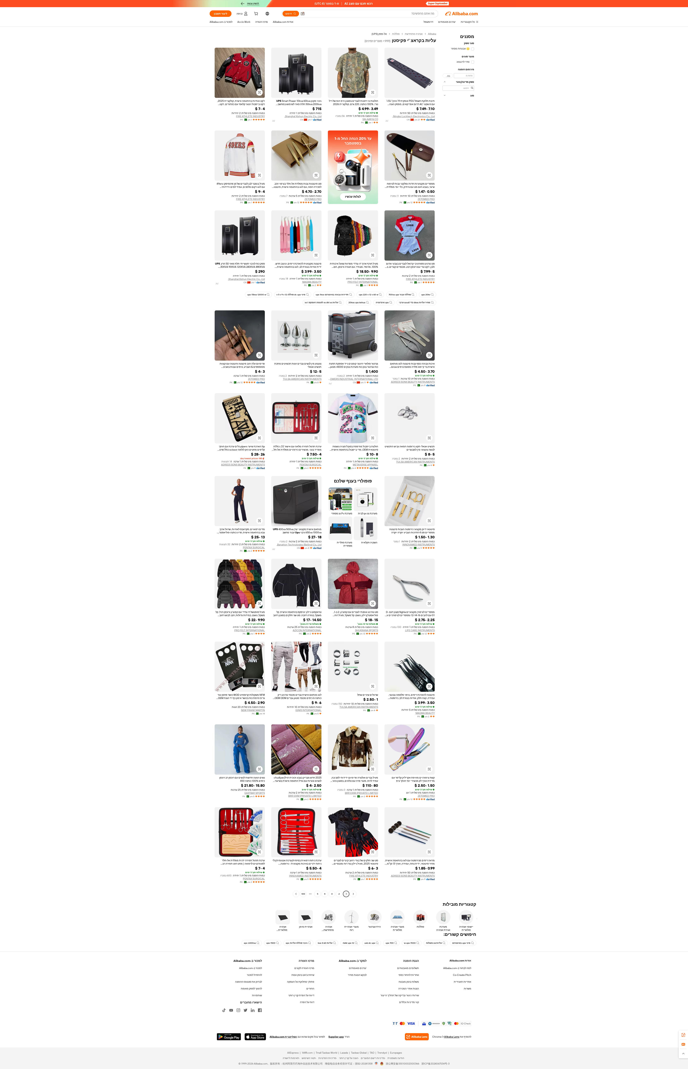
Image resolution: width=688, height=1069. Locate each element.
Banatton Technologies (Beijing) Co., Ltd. (299, 544)
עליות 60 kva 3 (325, 943)
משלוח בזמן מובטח (409, 981)
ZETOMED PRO (426, 199)
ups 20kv (425, 294)
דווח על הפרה (307, 1002)
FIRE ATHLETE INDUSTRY (250, 116)
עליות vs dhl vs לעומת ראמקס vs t (321, 302)
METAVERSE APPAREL (365, 464)
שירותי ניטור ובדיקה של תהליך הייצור (400, 995)
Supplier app (336, 1036)
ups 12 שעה (348, 943)
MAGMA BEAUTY (311, 281)
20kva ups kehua (356, 302)
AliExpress (293, 1052)
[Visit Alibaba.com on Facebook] (260, 1010)
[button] (302, 13)
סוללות (396, 33)
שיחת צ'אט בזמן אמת (303, 974)
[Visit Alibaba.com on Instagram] (238, 1010)
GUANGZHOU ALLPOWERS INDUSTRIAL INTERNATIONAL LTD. (353, 379)
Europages (396, 1052)
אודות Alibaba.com (460, 960)
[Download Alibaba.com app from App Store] (255, 1036)
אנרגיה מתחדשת (414, 33)
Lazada (344, 1052)
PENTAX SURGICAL (310, 464)
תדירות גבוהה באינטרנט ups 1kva (332, 294)
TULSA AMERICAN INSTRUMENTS (302, 379)
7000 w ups (410, 943)
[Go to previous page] (353, 894)
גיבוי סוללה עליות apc (296, 943)
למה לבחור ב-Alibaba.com (457, 968)
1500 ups (270, 943)
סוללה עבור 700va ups (400, 294)
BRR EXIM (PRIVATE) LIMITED (361, 793)
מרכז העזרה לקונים (304, 968)
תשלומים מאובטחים (408, 968)
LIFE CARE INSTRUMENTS (420, 630)
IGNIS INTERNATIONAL (308, 710)
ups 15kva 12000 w (256, 294)
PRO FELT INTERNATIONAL (363, 281)
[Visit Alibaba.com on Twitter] (245, 1010)
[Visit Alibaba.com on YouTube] (231, 1010)
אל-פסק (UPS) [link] (379, 33)
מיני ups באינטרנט (461, 943)
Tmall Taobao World (326, 1052)
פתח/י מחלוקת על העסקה (300, 981)
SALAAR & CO (370, 119)
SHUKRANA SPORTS (366, 630)
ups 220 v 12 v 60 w (368, 294)
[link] (683, 1035)
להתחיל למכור (254, 974)
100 (303, 894)
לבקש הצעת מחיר (357, 974)
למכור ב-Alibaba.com (250, 968)
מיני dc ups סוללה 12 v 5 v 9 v (290, 294)
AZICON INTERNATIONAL (307, 630)
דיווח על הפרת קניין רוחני (301, 995)
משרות (467, 988)
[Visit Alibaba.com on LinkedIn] (252, 1010)
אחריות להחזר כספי (408, 974)
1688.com (307, 1052)
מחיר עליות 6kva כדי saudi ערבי (414, 302)
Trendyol (382, 1052)
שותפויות (257, 995)
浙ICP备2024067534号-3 (435, 1063)
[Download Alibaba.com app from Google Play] (229, 1036)
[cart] (255, 14)
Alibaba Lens (451, 1036)
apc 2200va (250, 943)
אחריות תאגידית (462, 981)
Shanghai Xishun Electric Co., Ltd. (303, 116)
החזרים (310, 988)
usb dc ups (369, 943)
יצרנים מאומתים (358, 968)
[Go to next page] (296, 894)
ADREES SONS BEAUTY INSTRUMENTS (413, 381)
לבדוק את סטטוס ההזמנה (248, 981)
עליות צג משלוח (434, 943)
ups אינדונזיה (382, 302)
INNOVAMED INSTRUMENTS (418, 544)
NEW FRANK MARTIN (253, 710)
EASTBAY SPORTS (255, 793)
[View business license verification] (376, 1063)
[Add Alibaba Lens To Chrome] (417, 1036)
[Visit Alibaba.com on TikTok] (224, 1010)
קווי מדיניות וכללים (409, 1002)
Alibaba (432, 33)
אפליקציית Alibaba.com (283, 1036)
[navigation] (458, 464)
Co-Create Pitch (462, 974)
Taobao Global (359, 1052)
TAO (372, 1052)
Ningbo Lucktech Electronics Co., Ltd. (414, 116)
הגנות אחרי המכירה (408, 988)
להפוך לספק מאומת (251, 988)
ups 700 (390, 943)
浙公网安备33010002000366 (402, 1063)
